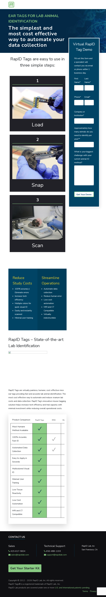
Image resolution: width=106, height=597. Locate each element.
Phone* (77, 97)
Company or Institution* (79, 113)
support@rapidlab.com (57, 554)
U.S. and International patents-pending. (72, 587)
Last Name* (87, 80)
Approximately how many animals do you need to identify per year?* (83, 133)
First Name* (77, 80)
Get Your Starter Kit (24, 568)
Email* (87, 97)
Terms (85, 591)
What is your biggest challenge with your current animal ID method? (83, 157)
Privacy (93, 591)
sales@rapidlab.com (20, 554)
